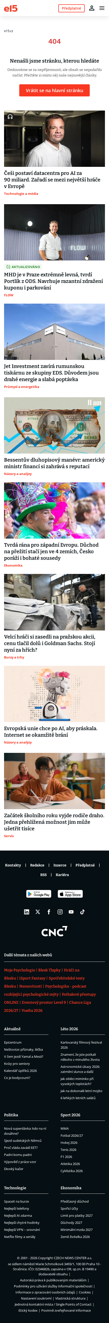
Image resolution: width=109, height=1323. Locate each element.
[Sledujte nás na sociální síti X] (38, 912)
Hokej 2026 (69, 1142)
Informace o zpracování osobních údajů (45, 1292)
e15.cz (8, 31)
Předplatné (85, 865)
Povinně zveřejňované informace (66, 1310)
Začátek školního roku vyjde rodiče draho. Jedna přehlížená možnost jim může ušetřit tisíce (54, 822)
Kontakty (13, 865)
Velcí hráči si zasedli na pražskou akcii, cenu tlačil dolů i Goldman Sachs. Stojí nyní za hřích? (49, 643)
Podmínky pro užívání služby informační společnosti (53, 1286)
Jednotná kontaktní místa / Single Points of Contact (53, 1304)
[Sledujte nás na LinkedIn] (27, 912)
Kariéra (62, 875)
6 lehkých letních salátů (78, 1098)
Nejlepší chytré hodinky (22, 1222)
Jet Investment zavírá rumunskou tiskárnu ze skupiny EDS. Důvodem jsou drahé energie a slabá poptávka (51, 372)
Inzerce (59, 865)
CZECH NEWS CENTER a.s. (73, 1258)
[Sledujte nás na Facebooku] (49, 912)
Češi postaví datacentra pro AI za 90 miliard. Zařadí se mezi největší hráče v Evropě (52, 179)
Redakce (37, 865)
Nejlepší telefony (16, 1208)
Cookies (85, 1292)
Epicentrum (13, 1042)
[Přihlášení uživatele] (92, 8)
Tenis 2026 (68, 1149)
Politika (11, 1115)
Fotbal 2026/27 (72, 1135)
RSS (43, 875)
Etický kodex (28, 1310)
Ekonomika (71, 1188)
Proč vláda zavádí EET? (21, 1147)
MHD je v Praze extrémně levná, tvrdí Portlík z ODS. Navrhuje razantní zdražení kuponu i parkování (53, 281)
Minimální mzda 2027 (77, 1229)
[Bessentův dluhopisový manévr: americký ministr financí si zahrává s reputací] (54, 425)
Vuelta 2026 (32, 1010)
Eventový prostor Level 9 (44, 1002)
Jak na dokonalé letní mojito (81, 1091)
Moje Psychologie (19, 970)
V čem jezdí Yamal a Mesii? (23, 1056)
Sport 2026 (70, 1115)
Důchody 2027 (71, 1222)
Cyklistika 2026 (72, 1171)
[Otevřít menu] (102, 8)
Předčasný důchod (75, 1201)
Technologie (15, 1188)
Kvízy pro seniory (17, 1063)
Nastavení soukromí (36, 1298)
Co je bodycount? (17, 1077)
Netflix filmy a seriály (19, 1236)
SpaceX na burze (16, 1201)
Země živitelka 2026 (75, 1236)
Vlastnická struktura (70, 1298)
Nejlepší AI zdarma (18, 1215)
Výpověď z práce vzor (20, 1161)
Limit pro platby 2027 (77, 1215)
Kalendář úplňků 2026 (20, 1070)
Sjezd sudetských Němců (23, 1140)
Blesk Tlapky (49, 970)
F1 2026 (66, 1156)
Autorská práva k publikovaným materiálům (53, 1280)
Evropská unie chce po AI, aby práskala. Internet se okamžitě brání (51, 731)
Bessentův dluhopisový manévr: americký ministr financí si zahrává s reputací (54, 463)
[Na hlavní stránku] (10, 8)
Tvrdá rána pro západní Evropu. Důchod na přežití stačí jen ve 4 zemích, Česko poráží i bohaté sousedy (51, 551)
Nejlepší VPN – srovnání (22, 1229)
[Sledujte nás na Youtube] (71, 912)
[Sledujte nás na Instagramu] (60, 912)
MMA (65, 1128)
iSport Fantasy (32, 978)
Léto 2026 (69, 1029)
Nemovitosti (30, 986)
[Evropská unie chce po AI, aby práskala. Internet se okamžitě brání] (54, 694)
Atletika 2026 (70, 1163)
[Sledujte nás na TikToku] (82, 912)
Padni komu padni (18, 1154)
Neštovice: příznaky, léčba (23, 1049)
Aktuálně (12, 1029)
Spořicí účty (69, 1208)
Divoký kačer (13, 1169)
